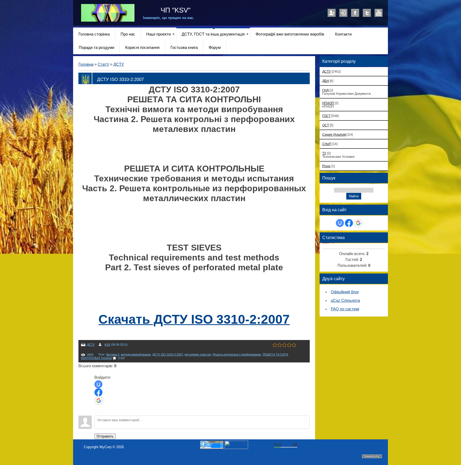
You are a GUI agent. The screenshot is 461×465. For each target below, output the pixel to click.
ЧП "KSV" (174, 10)
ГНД (325, 90)
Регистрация (332, 13)
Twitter (367, 13)
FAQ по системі (345, 309)
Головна (85, 64)
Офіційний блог (345, 292)
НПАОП (328, 103)
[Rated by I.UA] (236, 448)
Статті (103, 64)
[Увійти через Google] (98, 400)
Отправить (105, 436)
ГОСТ (326, 116)
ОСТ (325, 125)
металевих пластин (198, 354)
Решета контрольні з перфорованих (237, 354)
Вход (343, 13)
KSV (107, 344)
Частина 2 (112, 354)
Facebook (355, 13)
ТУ (324, 153)
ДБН (325, 81)
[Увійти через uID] (98, 384)
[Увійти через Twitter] (98, 409)
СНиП (326, 144)
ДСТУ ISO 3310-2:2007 (167, 354)
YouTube (379, 13)
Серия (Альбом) (334, 134)
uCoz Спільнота (345, 300)
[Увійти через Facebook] (98, 392)
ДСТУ (118, 64)
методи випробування (136, 354)
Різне (326, 166)
